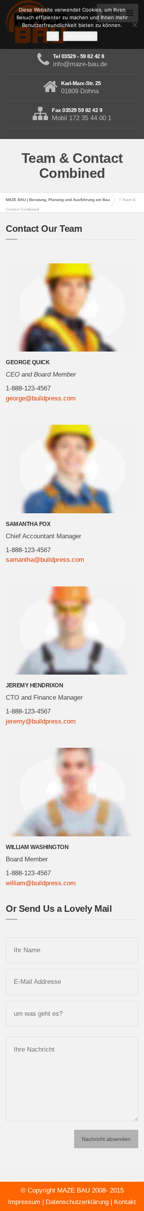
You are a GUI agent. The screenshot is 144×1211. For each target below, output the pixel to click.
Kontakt (125, 1202)
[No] (134, 24)
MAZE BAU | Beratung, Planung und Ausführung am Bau (58, 200)
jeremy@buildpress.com (41, 721)
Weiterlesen (80, 36)
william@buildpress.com (41, 883)
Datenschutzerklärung (77, 1202)
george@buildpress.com (41, 398)
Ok (53, 36)
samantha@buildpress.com (45, 559)
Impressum (24, 1202)
